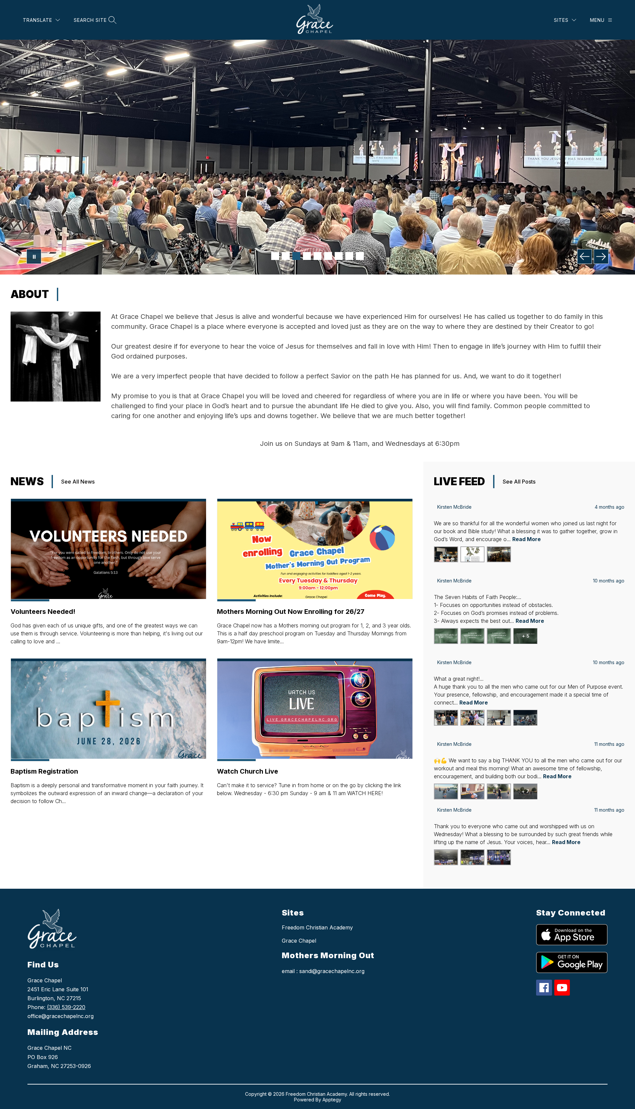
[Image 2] (286, 256)
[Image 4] (307, 256)
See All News (78, 481)
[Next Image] (601, 256)
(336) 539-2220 (66, 1007)
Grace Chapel (299, 940)
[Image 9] (360, 256)
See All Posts (519, 481)
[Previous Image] (584, 256)
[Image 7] (339, 256)
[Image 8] (349, 256)
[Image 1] (275, 256)
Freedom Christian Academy (317, 927)
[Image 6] (328, 256)
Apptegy (331, 1099)
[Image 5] (317, 256)
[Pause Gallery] (33, 256)
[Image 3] (296, 256)
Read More (526, 539)
